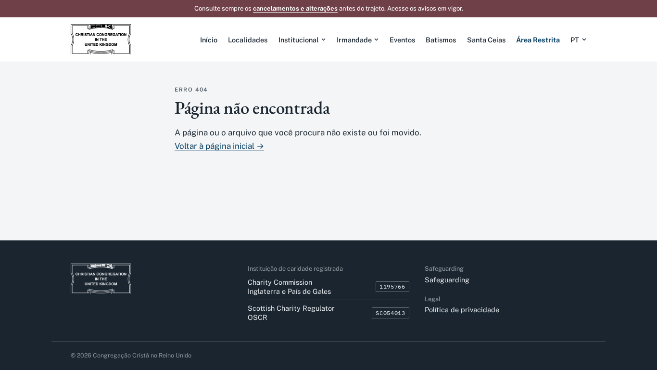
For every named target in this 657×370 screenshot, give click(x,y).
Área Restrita (538, 40)
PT (574, 40)
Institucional (298, 40)
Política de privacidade (462, 309)
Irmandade (354, 40)
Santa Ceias (486, 40)
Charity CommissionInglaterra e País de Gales (289, 286)
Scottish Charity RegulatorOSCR (291, 312)
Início (208, 40)
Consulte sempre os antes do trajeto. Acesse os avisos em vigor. (328, 8)
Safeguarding (447, 280)
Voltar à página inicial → (219, 146)
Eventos (402, 40)
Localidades (247, 40)
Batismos (441, 40)
